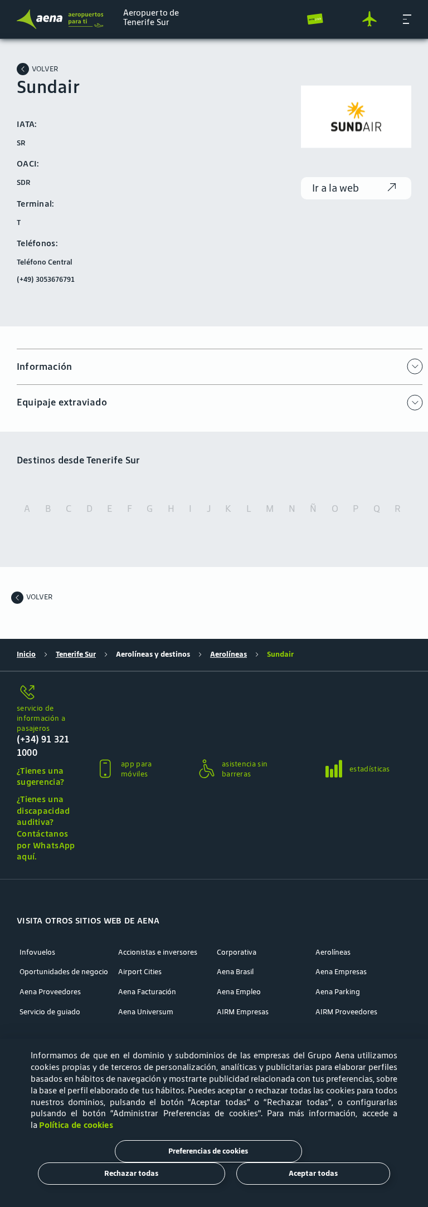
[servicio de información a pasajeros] (47, 693)
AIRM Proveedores (346, 1012)
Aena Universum (145, 1012)
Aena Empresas (341, 971)
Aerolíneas (228, 654)
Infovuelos (37, 952)
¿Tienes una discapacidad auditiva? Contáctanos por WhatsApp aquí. (46, 828)
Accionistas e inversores (157, 952)
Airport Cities (140, 971)
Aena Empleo (239, 992)
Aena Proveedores (50, 992)
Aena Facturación (147, 992)
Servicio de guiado (50, 1012)
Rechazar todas (131, 1173)
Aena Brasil (235, 971)
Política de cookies (76, 1125)
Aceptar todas (313, 1173)
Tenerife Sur (76, 654)
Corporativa (236, 952)
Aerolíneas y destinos (153, 654)
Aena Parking (337, 992)
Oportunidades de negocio (64, 971)
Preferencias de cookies (208, 1151)
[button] (407, 18)
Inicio (26, 654)
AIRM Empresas (243, 1012)
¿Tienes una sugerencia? (40, 776)
